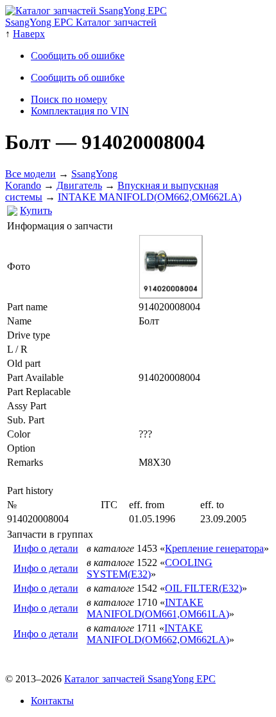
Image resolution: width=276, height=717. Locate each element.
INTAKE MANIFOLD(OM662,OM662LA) (149, 196)
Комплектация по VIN (80, 110)
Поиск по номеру (69, 99)
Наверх (29, 33)
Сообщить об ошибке (78, 55)
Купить (36, 210)
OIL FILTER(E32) (203, 588)
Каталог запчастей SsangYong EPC (140, 678)
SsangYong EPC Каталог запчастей (81, 22)
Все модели (30, 173)
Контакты (52, 700)
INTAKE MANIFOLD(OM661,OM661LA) (158, 608)
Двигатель (79, 185)
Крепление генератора (214, 548)
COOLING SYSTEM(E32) (149, 568)
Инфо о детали (45, 548)
